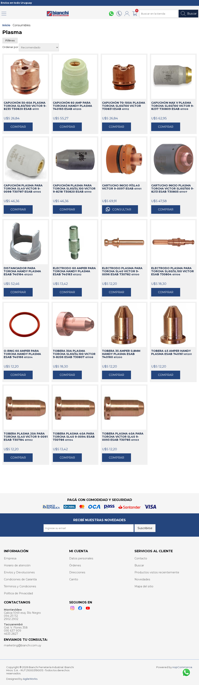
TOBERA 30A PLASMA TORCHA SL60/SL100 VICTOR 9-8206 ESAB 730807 (74, 354)
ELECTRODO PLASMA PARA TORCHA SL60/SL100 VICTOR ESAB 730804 (172, 271)
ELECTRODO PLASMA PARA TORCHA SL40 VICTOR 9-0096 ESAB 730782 (122, 271)
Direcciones (77, 572)
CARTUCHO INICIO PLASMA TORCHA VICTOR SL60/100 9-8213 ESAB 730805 (172, 188)
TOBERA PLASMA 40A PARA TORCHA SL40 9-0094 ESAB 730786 (74, 436)
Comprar (18, 127)
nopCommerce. (182, 667)
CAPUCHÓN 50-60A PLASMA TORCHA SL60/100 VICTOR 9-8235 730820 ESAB (25, 105)
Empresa (10, 558)
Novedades (142, 579)
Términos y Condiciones (20, 586)
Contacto (140, 558)
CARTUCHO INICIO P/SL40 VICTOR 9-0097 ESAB (121, 187)
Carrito (73, 579)
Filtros (10, 40)
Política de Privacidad (18, 593)
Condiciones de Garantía (20, 579)
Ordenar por (10, 47)
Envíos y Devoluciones (19, 572)
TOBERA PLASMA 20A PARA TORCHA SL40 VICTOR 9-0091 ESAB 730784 (26, 436)
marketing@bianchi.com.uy (22, 645)
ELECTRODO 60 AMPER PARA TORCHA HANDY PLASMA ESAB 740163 (74, 271)
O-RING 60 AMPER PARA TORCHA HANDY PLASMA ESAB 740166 (22, 354)
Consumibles (22, 25)
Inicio (6, 25)
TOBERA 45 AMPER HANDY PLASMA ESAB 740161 (171, 352)
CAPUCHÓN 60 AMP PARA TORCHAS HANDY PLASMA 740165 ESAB (72, 105)
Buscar (192, 13)
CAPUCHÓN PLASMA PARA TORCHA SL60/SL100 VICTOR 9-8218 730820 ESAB (74, 188)
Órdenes (75, 565)
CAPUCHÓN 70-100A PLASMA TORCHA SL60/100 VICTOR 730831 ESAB (123, 105)
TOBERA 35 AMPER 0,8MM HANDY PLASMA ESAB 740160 (121, 354)
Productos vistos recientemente (156, 572)
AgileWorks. (30, 678)
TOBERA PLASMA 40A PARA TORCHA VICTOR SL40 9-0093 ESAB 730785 (122, 436)
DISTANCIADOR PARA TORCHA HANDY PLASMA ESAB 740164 (22, 271)
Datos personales (81, 558)
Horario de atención (17, 565)
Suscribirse (145, 528)
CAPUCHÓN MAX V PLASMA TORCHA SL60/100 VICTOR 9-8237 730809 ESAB (172, 105)
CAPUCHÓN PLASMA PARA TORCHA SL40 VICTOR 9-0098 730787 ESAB (23, 188)
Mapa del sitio (143, 586)
